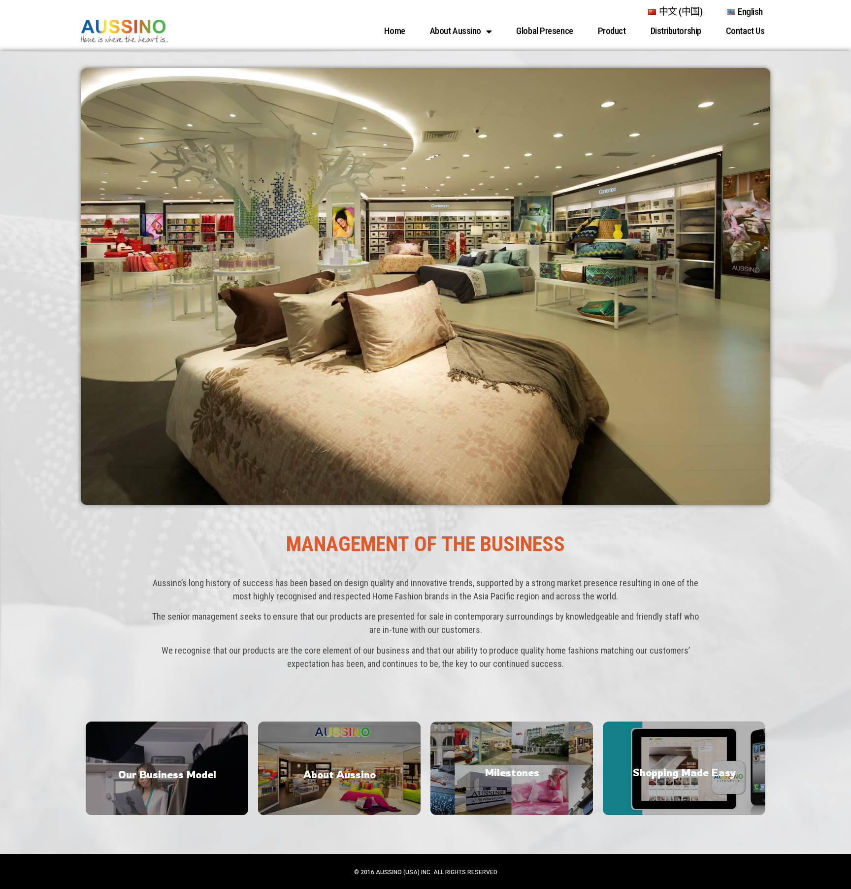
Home (394, 30)
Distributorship (676, 30)
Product (612, 30)
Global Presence (544, 30)
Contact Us (745, 30)
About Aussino (455, 30)
